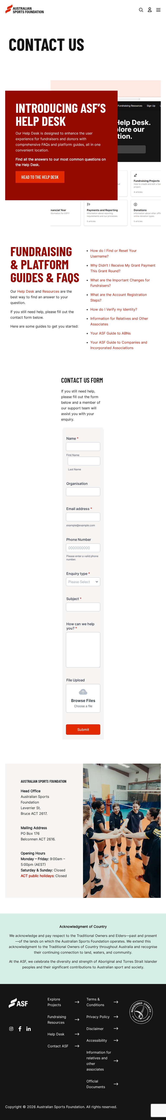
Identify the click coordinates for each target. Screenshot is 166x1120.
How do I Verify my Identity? (113, 309)
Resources (51, 291)
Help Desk (26, 291)
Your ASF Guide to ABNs (110, 333)
